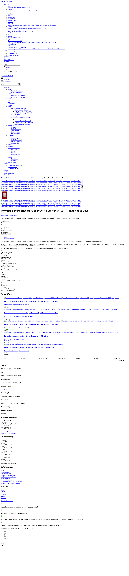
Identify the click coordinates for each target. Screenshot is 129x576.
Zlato (9, 6)
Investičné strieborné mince (15, 11)
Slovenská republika (50, 25)
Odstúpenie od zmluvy (7, 478)
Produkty (6, 4)
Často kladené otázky (7, 501)
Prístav (8, 178)
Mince (15, 31)
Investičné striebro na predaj (19, 178)
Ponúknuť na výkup (6, 230)
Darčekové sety (12, 20)
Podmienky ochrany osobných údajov (11, 481)
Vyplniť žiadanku (5, 234)
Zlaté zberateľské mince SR (57, 49)
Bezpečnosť (4, 470)
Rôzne (19, 31)
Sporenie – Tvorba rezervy (15, 52)
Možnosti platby (5, 472)
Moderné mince (12, 44)
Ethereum (3, 498)
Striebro (10, 9)
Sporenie (6, 50)
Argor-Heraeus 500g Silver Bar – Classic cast (31, 324)
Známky (10, 26)
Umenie (10, 34)
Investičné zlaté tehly (26, 7)
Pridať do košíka (28, 316)
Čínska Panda (11, 17)
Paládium (10, 14)
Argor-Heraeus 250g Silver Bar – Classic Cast (31, 301)
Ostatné (10, 36)
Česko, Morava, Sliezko (14, 42)
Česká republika (12, 25)
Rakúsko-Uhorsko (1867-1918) (47, 42)
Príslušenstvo (18, 37)
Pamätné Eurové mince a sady (23, 49)
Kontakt (6, 61)
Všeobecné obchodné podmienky (10, 475)
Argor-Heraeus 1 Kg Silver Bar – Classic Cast (31, 313)
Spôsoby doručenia (6, 473)
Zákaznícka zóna (9, 60)
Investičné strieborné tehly (30, 11)
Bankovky (11, 23)
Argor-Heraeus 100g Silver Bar (26, 336)
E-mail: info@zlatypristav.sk (8, 433)
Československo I (22, 25)
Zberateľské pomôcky (14, 30)
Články (6, 58)
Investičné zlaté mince (14, 7)
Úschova (6, 56)
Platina (9, 12)
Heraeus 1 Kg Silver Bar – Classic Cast (29, 347)
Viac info (26, 351)
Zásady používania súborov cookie (10, 483)
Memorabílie (11, 18)
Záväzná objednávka (6, 480)
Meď (9, 15)
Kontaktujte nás (5, 389)
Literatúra (10, 22)
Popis (5, 237)
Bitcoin (3, 496)
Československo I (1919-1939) (29, 42)
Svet (9, 45)
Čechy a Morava (12, 28)
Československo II (32, 25)
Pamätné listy (11, 49)
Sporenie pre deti (12, 53)
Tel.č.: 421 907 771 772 (7, 431)
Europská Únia (41, 25)
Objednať (26, 304)
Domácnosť (11, 37)
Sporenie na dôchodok (14, 55)
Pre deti (10, 33)
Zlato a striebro (25, 31)
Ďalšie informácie (9, 238)
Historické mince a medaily (15, 41)
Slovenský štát (42, 28)
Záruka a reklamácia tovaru (8, 477)
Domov (3, 178)
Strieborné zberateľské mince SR (41, 49)
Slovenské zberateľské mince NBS (17, 47)
